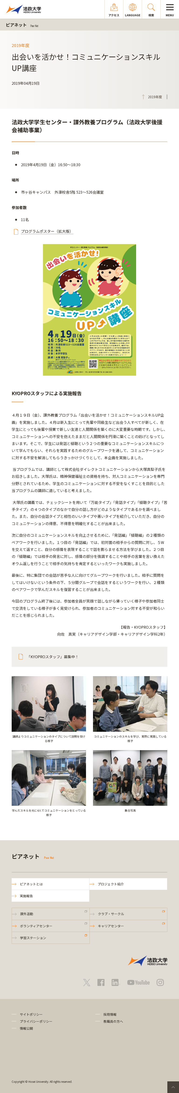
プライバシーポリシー (36, 1021)
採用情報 (110, 1014)
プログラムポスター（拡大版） (47, 231)
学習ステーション (33, 937)
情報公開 (26, 1028)
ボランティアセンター (36, 926)
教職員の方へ (113, 1021)
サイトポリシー (31, 1014)
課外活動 (26, 913)
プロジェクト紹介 (111, 884)
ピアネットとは (31, 884)
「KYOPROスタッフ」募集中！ (53, 656)
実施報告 (26, 896)
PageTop (173, 1087)
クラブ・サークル (111, 913)
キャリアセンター (111, 926)
